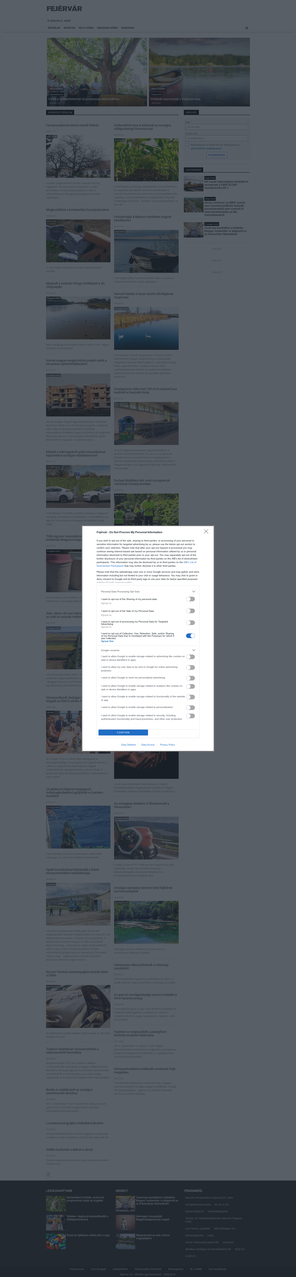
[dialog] (148, 638)
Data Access (148, 744)
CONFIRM (123, 732)
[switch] (190, 599)
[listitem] (148, 591)
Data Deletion (128, 744)
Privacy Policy (167, 744)
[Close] (207, 532)
